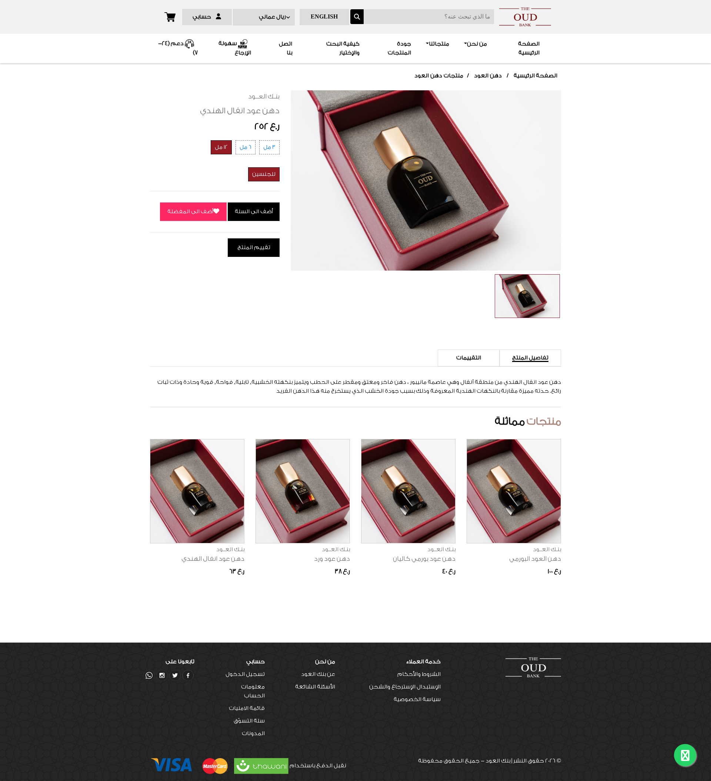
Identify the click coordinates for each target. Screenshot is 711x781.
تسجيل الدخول (245, 674)
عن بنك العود (318, 674)
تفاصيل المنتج (530, 358)
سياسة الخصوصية (417, 699)
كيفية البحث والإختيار (343, 48)
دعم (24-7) (178, 48)
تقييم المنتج (253, 247)
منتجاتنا (439, 44)
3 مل (269, 147)
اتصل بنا (285, 48)
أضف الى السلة (254, 211)
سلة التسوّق (249, 721)
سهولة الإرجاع (234, 48)
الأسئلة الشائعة (315, 687)
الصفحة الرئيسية (517, 48)
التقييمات (468, 358)
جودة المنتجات (399, 48)
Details (514, 439)
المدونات (253, 733)
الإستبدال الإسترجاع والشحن (405, 687)
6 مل (245, 147)
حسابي (204, 17)
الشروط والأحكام (419, 674)
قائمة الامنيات (247, 708)
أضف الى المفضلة (190, 211)
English (324, 17)
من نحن (477, 44)
